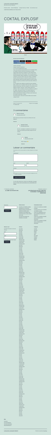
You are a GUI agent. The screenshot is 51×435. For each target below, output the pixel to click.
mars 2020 (21, 325)
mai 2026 (20, 232)
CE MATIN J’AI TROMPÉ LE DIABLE (25, 206)
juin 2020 (20, 321)
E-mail (27, 163)
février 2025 (21, 253)
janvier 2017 (21, 361)
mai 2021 (20, 314)
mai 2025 (20, 249)
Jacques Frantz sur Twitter (24, 7)
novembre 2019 (21, 331)
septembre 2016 (21, 366)
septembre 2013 (21, 407)
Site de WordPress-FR (7, 425)
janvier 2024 (21, 271)
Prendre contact (7, 7)
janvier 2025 (21, 254)
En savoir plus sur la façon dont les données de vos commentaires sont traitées (25, 183)
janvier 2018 (21, 348)
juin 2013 (20, 411)
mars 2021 (21, 317)
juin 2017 (20, 354)
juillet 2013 (21, 410)
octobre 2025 (21, 242)
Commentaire (16, 153)
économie (35, 230)
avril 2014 (20, 400)
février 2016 (21, 376)
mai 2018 (20, 343)
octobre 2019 (21, 332)
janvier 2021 (21, 320)
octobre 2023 (21, 275)
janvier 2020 (21, 328)
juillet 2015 (21, 384)
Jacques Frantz (17, 104)
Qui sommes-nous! (33, 7)
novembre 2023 (21, 273)
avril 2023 (20, 283)
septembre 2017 (21, 352)
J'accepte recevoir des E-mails (10, 239)
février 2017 (21, 359)
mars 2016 (21, 374)
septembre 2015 (21, 381)
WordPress (45, 430)
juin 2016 (20, 370)
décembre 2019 (21, 329)
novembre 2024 (21, 257)
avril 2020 (20, 324)
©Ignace (25, 54)
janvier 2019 (21, 339)
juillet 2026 (21, 230)
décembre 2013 (21, 404)
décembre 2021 (21, 305)
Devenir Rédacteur (14, 7)
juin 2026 (20, 231)
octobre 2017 (21, 351)
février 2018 (21, 347)
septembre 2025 (22, 243)
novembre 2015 (21, 380)
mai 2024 (20, 265)
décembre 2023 (21, 272)
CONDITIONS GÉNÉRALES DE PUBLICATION (12, 9)
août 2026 (20, 228)
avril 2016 (20, 373)
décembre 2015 (21, 378)
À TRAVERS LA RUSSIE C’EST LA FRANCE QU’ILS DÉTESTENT (40, 218)
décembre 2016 (21, 362)
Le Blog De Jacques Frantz (11, 3)
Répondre (15, 121)
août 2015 (20, 382)
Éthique (35, 231)
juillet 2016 (21, 369)
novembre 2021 (21, 306)
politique (35, 238)
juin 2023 (20, 280)
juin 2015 (20, 385)
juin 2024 (20, 264)
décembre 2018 (21, 340)
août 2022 (20, 294)
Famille (35, 232)
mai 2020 (20, 322)
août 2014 (20, 395)
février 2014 (21, 403)
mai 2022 (20, 298)
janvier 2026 (21, 238)
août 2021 (20, 310)
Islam (35, 234)
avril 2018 (20, 344)
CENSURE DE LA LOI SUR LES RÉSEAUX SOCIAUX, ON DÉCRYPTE (40, 213)
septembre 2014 (22, 393)
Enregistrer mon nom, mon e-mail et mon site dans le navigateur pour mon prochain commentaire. (26, 174)
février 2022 (21, 302)
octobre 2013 (21, 406)
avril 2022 (20, 299)
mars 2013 (21, 415)
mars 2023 (21, 284)
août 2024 (21, 261)
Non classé (36, 235)
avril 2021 (20, 316)
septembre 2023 (22, 276)
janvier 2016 (21, 377)
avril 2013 (20, 414)
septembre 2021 (21, 309)
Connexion (6, 421)
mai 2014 (20, 399)
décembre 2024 (21, 256)
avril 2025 (20, 250)
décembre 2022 (21, 288)
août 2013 (20, 408)
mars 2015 (21, 389)
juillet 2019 (21, 335)
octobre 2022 (21, 291)
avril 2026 (20, 234)
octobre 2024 (21, 258)
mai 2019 (20, 336)
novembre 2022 (21, 290)
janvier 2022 (21, 303)
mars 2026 (21, 235)
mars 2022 (21, 301)
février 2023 (21, 286)
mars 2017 (20, 358)
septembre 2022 (22, 292)
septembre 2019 (21, 333)
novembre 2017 (21, 350)
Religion (35, 239)
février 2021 (21, 318)
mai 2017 (20, 355)
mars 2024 (21, 268)
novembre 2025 (21, 241)
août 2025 (20, 245)
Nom (14, 163)
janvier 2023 (21, 287)
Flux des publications (7, 422)
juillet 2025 (21, 246)
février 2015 (21, 391)
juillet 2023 (21, 279)
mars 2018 (21, 346)
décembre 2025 (21, 239)
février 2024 (21, 269)
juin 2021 (20, 313)
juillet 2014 (21, 396)
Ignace (26, 137)
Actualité (36, 103)
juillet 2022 (21, 295)
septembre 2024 (22, 260)
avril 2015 (20, 388)
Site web (14, 168)
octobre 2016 (21, 365)
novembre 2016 (21, 363)
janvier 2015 (21, 392)
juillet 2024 (21, 262)
